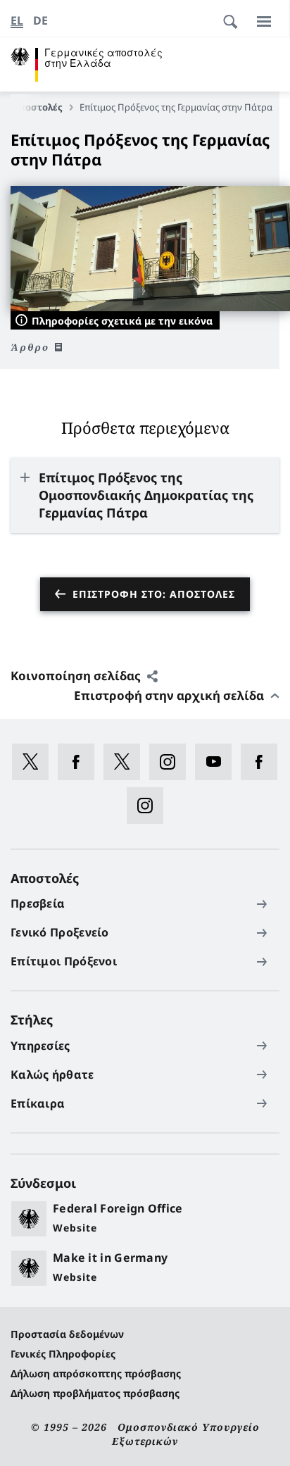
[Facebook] (80, 762)
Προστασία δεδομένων (67, 1334)
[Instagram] (172, 762)
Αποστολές (37, 107)
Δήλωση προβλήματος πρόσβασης (95, 1393)
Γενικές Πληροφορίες (63, 1353)
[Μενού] (263, 21)
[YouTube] (218, 762)
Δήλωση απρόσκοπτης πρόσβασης (96, 1373)
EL (17, 20)
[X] (35, 762)
